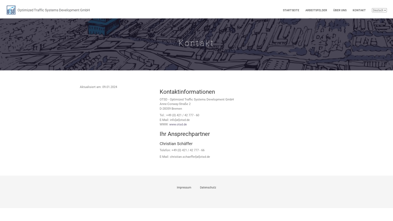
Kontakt (359, 10)
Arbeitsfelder (316, 10)
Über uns (340, 10)
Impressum (184, 187)
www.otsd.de (178, 124)
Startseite (291, 10)
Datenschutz (208, 187)
